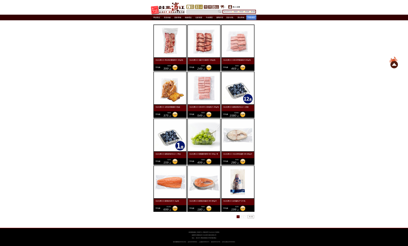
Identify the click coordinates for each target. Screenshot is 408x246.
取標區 (217, 232)
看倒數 (253, 11)
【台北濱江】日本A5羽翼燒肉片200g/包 (237, 60)
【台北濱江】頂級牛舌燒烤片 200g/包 (202, 60)
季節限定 (156, 17)
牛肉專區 (209, 17)
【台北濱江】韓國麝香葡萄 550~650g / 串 (203, 154)
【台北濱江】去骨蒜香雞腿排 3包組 (167, 107)
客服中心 (199, 232)
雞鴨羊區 (219, 17)
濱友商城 (240, 17)
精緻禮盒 (188, 17)
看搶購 (247, 11)
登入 (234, 7)
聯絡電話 (213, 238)
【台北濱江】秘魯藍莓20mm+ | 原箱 (236, 107)
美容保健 (167, 17)
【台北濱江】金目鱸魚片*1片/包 (234, 201)
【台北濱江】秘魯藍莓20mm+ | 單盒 (168, 154)
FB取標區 (251, 17)
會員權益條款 (192, 232)
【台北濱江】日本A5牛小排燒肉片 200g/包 (204, 107)
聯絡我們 (205, 232)
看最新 (236, 11)
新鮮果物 (177, 17)
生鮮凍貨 (198, 17)
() (224, 7)
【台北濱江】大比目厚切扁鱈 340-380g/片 (237, 154)
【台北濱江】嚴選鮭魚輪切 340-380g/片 (203, 201)
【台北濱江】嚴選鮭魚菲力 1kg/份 (167, 201)
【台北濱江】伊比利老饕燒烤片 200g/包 (169, 60)
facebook (212, 232)
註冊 (238, 7)
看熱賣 (241, 11)
